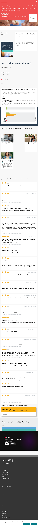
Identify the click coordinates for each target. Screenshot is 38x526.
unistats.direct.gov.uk (6, 517)
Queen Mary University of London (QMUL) (9, 5)
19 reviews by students (4, 14)
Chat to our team (19, 429)
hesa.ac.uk (4, 515)
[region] (19, 523)
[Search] (35, 1)
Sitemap (3, 505)
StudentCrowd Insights (6, 486)
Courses (17, 5)
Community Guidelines (6, 478)
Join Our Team (5, 496)
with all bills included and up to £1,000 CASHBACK (13, 422)
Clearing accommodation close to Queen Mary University (10, 421)
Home (2, 5)
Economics (21, 5)
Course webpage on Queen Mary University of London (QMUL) (24, 49)
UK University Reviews (6, 472)
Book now (19, 427)
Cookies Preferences (6, 503)
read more (17, 45)
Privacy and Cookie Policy (7, 501)
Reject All (33, 524)
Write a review (5, 414)
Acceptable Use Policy (6, 500)
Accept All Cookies (27, 524)
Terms (3, 498)
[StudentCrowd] (4, 2)
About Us (4, 494)
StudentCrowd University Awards (8, 474)
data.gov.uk (4, 513)
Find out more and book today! (7, 50)
